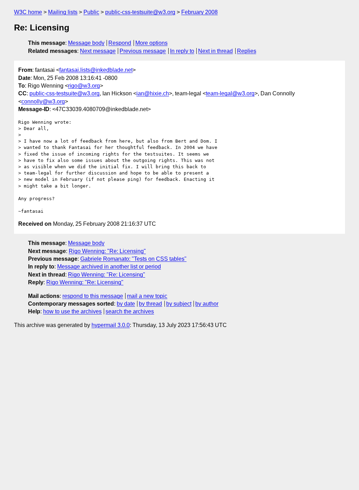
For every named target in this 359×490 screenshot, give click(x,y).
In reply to (182, 51)
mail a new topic (147, 296)
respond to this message (92, 296)
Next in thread (215, 51)
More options (151, 43)
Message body (86, 43)
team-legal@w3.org (230, 93)
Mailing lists (62, 12)
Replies (246, 51)
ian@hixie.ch (152, 93)
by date (126, 304)
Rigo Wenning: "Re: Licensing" (107, 251)
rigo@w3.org (84, 86)
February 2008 (199, 12)
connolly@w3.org (43, 101)
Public (91, 12)
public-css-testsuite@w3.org (140, 12)
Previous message (143, 51)
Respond (119, 43)
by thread (150, 304)
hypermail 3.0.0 (111, 325)
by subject (178, 304)
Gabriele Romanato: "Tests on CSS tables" (133, 259)
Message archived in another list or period (109, 267)
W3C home (28, 12)
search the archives (130, 311)
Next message (98, 51)
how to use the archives (72, 311)
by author (206, 304)
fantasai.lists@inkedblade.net (96, 70)
